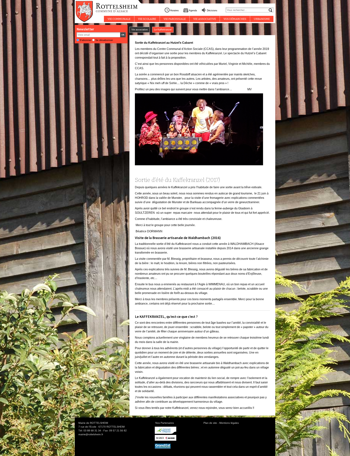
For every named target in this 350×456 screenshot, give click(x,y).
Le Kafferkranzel (163, 29)
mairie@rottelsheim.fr (90, 434)
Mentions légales (229, 422)
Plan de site (210, 422)
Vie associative (139, 29)
